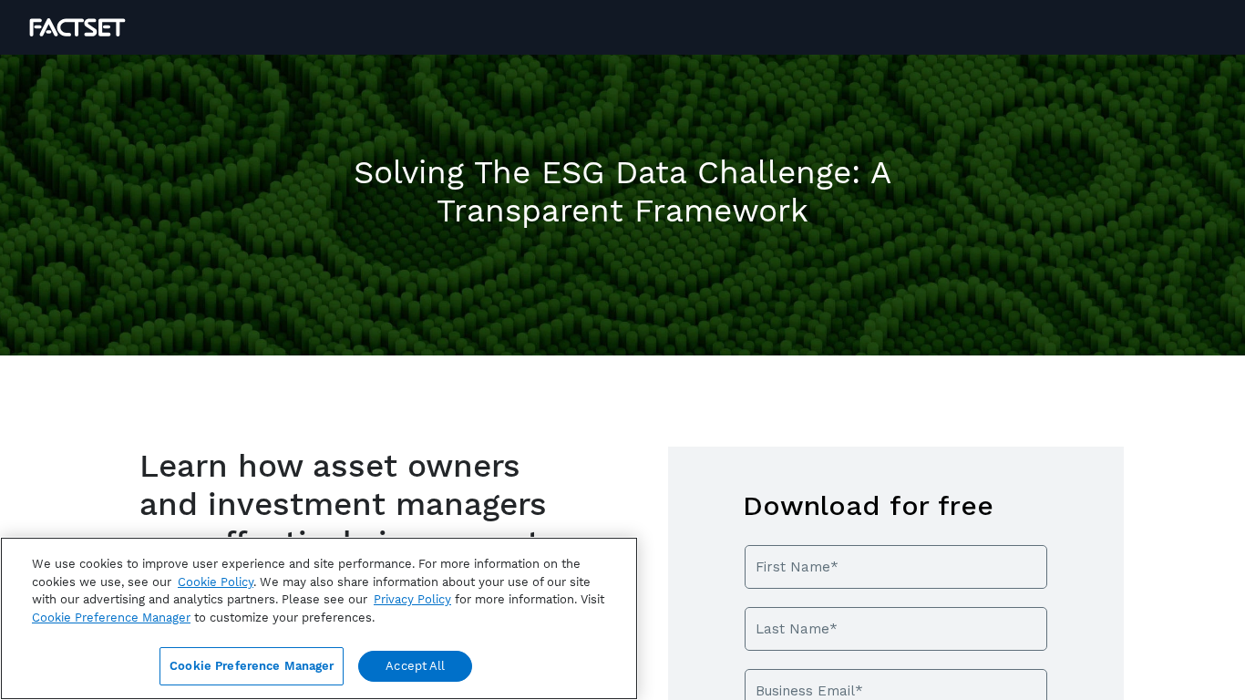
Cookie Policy (215, 582)
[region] (319, 618)
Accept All (415, 666)
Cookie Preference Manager (252, 666)
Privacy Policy (412, 599)
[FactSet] (77, 27)
